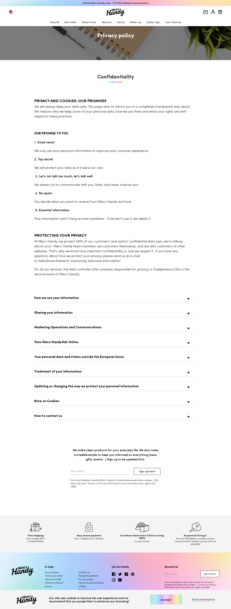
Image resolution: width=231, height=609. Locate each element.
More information (203, 599)
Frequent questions (88, 575)
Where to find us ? (54, 582)
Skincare (107, 22)
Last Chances (173, 22)
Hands (121, 22)
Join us (48, 586)
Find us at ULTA (53, 579)
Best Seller (70, 22)
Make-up (135, 22)
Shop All (54, 22)
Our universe (51, 572)
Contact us (84, 572)
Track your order (54, 575)
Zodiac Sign (153, 22)
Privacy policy (86, 579)
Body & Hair (89, 22)
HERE (207, 587)
